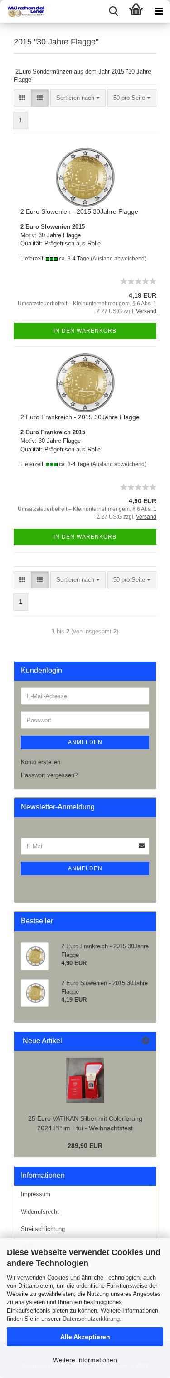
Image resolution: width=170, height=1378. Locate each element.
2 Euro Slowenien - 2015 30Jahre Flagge (79, 211)
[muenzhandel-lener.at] (22, 11)
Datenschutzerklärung (91, 1318)
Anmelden (85, 742)
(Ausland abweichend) (118, 258)
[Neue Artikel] (145, 1041)
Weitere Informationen (85, 1359)
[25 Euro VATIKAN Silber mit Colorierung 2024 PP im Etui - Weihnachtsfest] (85, 1080)
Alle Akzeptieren (85, 1336)
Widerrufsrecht (40, 1211)
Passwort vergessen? (49, 775)
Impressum (35, 1194)
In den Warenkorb (85, 331)
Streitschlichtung (43, 1229)
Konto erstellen (40, 762)
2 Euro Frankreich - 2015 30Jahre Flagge (80, 417)
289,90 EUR (85, 1145)
